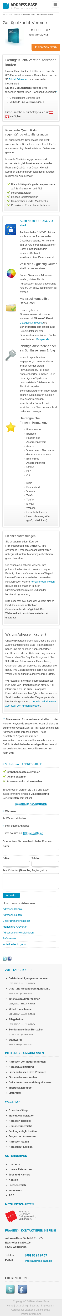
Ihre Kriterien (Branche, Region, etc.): (25, 870)
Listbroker (15, 1092)
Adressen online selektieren (18, 932)
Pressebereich (17, 1184)
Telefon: (36, 858)
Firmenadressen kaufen (23, 1077)
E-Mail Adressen (18, 79)
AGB (11, 1195)
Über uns (14, 1164)
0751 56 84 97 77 (36, 1255)
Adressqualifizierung (21, 1066)
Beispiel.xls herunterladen (31, 803)
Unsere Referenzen (20, 1169)
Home (10, 1305)
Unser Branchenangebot (16, 920)
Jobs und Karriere (19, 1174)
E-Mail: (7, 858)
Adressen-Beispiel (13, 908)
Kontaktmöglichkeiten (42, 581)
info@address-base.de (38, 1260)
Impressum (15, 1190)
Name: (6, 845)
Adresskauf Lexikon (21, 1146)
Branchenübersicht (20, 1125)
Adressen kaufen (12, 914)
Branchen (26, 14)
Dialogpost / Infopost (31, 322)
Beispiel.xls (42, 339)
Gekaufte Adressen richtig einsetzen (30, 1082)
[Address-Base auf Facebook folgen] (9, 958)
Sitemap (34, 1305)
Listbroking (22, 1305)
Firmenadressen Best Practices (27, 1072)
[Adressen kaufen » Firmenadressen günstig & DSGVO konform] (19, 5)
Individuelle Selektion (21, 1115)
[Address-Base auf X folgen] (5, 958)
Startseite (16, 14)
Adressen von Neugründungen (27, 1061)
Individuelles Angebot (14, 944)
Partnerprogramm (31, 1313)
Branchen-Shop (18, 1110)
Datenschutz (42, 1309)
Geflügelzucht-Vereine (44, 14)
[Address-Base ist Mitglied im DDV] (20, 1216)
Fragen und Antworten (15, 926)
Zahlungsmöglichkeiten (23, 1131)
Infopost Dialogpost (20, 1087)
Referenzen (9, 938)
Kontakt (13, 1179)
